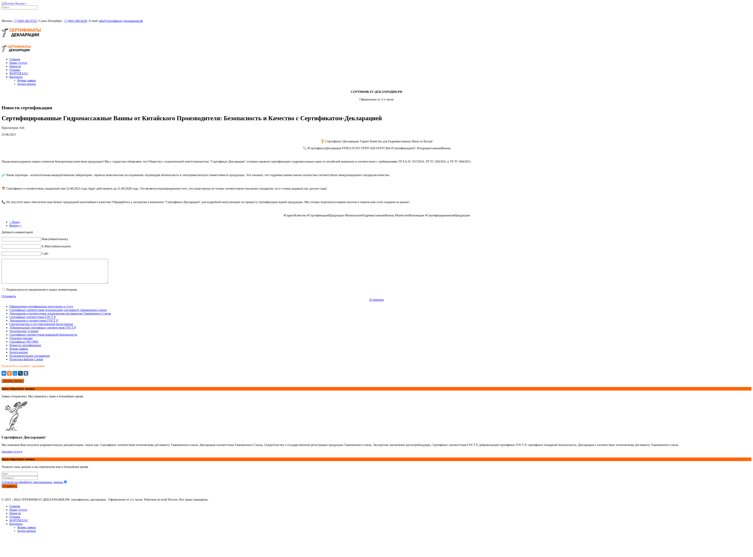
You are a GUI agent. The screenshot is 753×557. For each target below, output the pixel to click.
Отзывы (14, 69)
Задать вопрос (26, 84)
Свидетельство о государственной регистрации (41, 324)
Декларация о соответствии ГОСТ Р (33, 320)
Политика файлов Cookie (26, 359)
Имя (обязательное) (55, 239)
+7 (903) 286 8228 (75, 21)
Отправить (9, 296)
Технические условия (23, 331)
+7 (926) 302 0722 (25, 21)
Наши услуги (18, 62)
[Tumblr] (26, 373)
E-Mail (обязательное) (56, 246)
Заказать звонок (12, 380)
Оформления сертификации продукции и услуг (41, 306)
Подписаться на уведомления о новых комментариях (41, 289)
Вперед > (15, 225)
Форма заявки (26, 80)
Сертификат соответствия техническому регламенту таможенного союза (58, 310)
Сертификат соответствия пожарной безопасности (43, 334)
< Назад (14, 222)
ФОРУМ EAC (18, 73)
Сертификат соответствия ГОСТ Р (32, 317)
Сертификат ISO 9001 (24, 341)
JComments (376, 299)
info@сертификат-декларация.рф (121, 21)
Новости (15, 66)
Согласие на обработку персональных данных (32, 482)
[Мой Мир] (15, 373)
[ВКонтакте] (4, 373)
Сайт (45, 253)
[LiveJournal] (20, 373)
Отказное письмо (21, 338)
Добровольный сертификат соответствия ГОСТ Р (42, 327)
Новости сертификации (25, 345)
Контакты (16, 77)
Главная (14, 59)
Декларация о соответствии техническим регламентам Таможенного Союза (60, 313)
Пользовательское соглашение (29, 355)
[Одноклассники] (9, 373)
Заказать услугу (12, 451)
